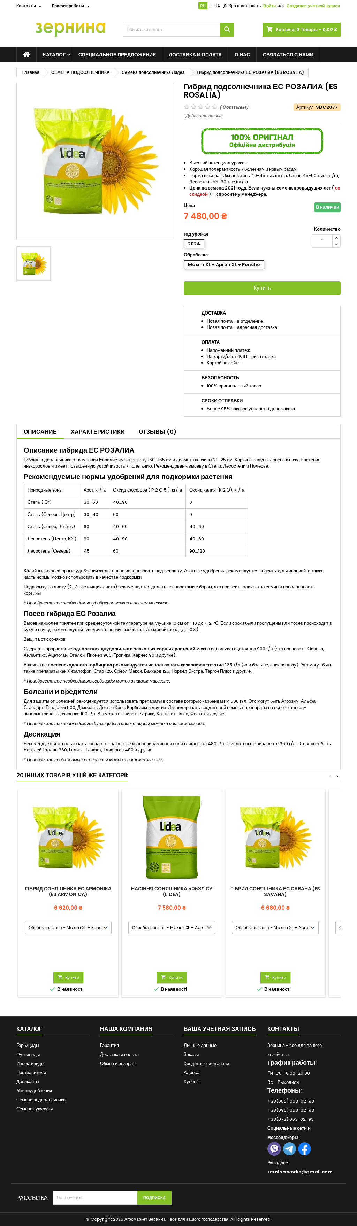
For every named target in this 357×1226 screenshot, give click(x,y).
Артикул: (305, 107)
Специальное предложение (117, 54)
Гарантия (109, 1045)
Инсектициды (30, 1063)
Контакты (283, 1029)
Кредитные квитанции (206, 1063)
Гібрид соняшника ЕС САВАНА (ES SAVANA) (275, 891)
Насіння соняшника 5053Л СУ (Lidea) (171, 891)
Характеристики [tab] (98, 432)
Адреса (191, 1072)
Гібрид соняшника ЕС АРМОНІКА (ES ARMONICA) (68, 891)
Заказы (191, 1054)
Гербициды (27, 1045)
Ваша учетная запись (220, 1029)
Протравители (31, 1072)
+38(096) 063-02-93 (290, 1110)
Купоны (191, 1081)
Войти (269, 6)
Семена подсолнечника (41, 1099)
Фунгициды (28, 1054)
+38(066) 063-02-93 (290, 1101)
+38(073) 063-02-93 (290, 1119)
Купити (68, 977)
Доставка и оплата (195, 54)
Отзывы (157, 432)
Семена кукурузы (34, 1108)
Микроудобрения (34, 1090)
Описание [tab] (40, 432)
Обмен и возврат (117, 1063)
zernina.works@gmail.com (300, 1172)
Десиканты (27, 1081)
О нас (242, 54)
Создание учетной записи (313, 6)
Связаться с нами (288, 54)
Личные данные (200, 1045)
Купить (262, 288)
